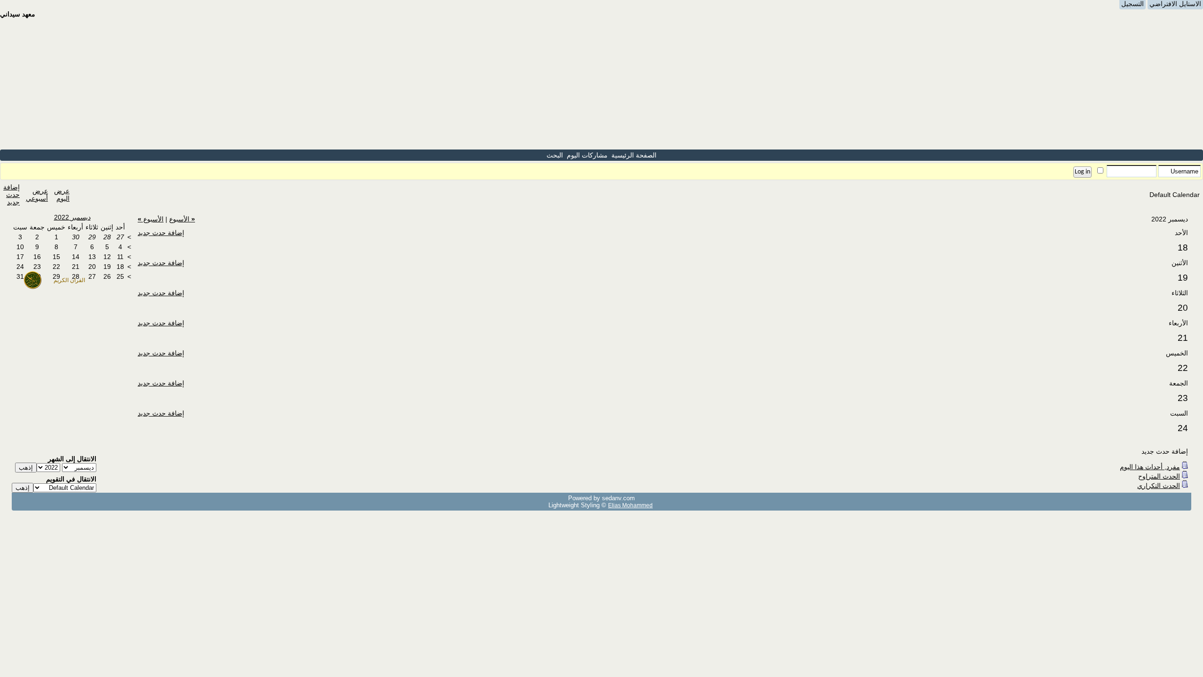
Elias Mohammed (630, 505)
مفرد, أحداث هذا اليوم (1150, 467)
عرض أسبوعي (37, 194)
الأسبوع (182, 219)
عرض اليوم (62, 194)
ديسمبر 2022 (72, 217)
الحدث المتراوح (1159, 476)
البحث (555, 155)
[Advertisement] (601, 84)
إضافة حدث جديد (11, 194)
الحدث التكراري (1158, 485)
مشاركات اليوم (587, 155)
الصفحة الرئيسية (633, 155)
